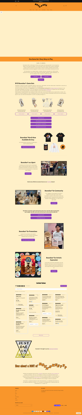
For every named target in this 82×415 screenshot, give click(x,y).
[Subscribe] (31, 405)
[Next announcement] (51, 1)
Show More (49, 298)
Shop (16, 398)
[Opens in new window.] (31, 301)
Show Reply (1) (44, 313)
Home (16, 390)
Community (17, 396)
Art (15, 395)
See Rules (35, 76)
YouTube (49, 181)
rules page (49, 90)
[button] (16, 6)
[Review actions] (26, 294)
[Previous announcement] (31, 1)
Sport (16, 393)
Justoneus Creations (53, 349)
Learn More (46, 76)
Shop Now (41, 79)
